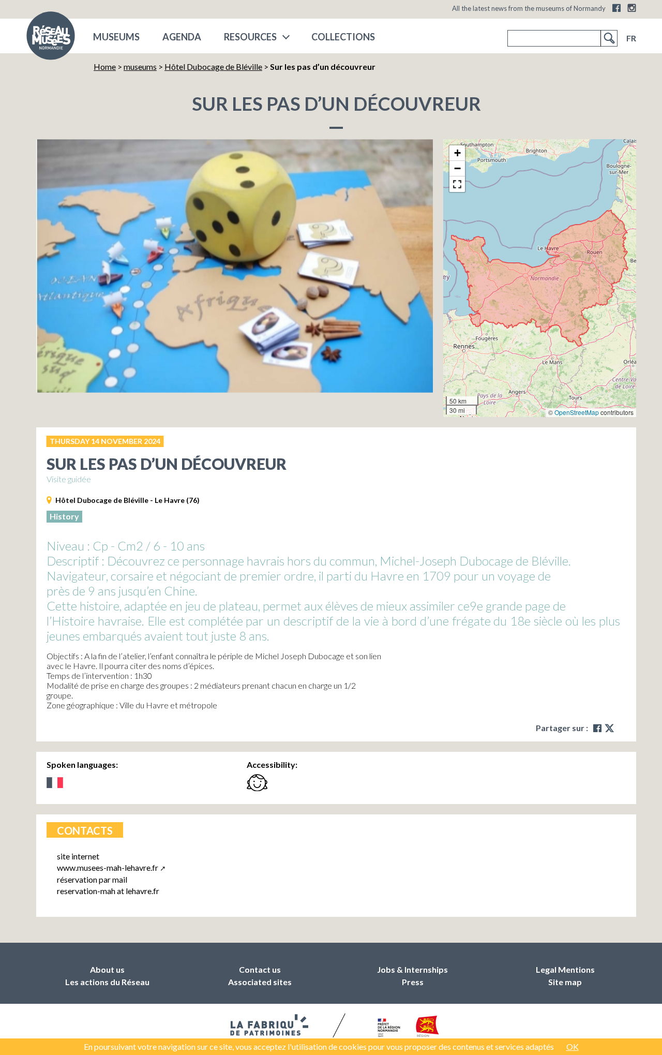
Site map (565, 982)
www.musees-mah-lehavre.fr (107, 867)
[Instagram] (631, 8)
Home (105, 66)
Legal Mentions (565, 969)
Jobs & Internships (412, 969)
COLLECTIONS (343, 36)
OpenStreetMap (576, 412)
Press (413, 982)
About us (107, 969)
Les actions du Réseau (107, 982)
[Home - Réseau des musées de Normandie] (51, 39)
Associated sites (260, 982)
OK (572, 1046)
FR (631, 38)
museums (116, 36)
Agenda (181, 36)
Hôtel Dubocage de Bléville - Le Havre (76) (127, 500)
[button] (457, 153)
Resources (250, 36)
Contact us (260, 969)
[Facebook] (616, 8)
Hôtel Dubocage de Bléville (213, 66)
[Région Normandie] (427, 1028)
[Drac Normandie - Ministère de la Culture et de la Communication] (387, 1029)
